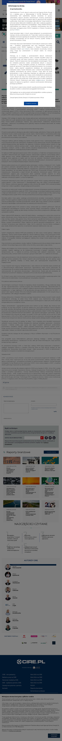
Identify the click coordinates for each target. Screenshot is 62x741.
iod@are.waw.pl (40, 80)
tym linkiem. (16, 30)
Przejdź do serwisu (31, 103)
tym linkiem (25, 49)
